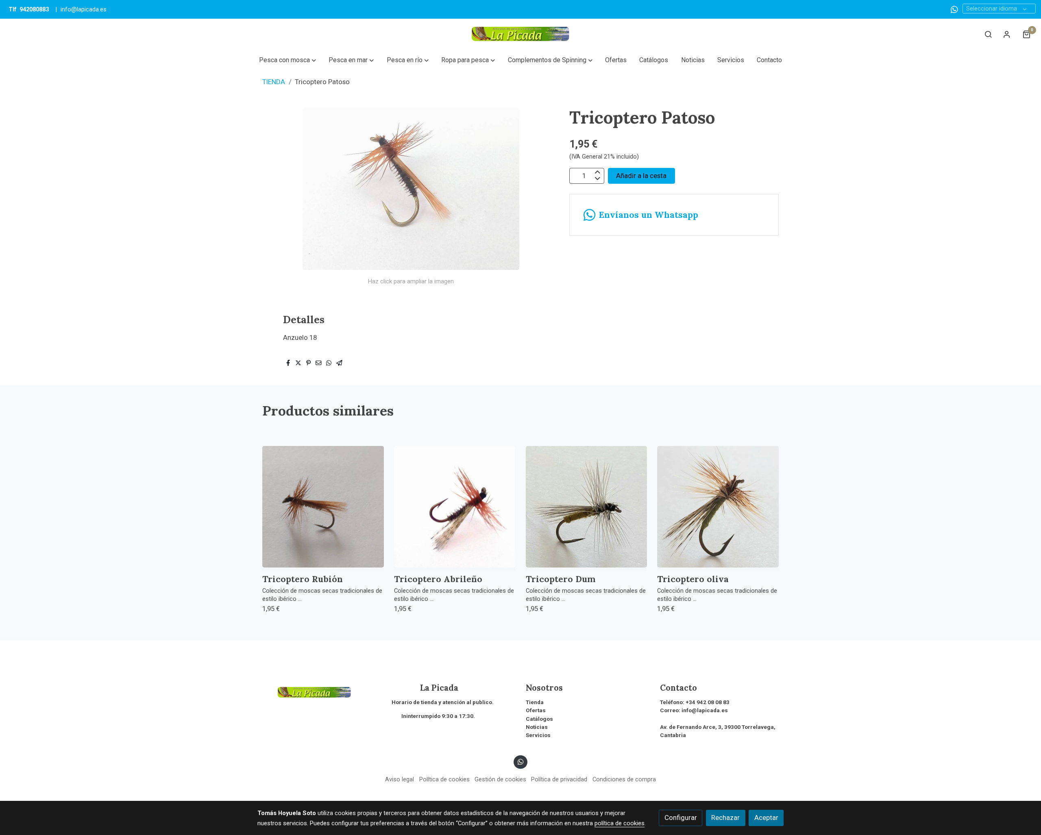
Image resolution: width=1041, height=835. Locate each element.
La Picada (425, 688)
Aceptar (766, 817)
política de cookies (620, 823)
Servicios (538, 735)
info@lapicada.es (84, 9)
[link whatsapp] (954, 9)
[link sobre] (319, 691)
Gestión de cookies (500, 779)
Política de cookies (444, 779)
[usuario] (1006, 34)
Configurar (680, 817)
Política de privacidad (559, 779)
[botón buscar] (988, 34)
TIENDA (273, 82)
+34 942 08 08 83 (708, 702)
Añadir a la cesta (641, 176)
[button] (287, 60)
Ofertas (536, 710)
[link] (520, 34)
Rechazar (725, 817)
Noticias (537, 727)
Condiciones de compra (624, 779)
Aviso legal (399, 779)
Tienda (535, 702)
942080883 (34, 9)
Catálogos (539, 719)
